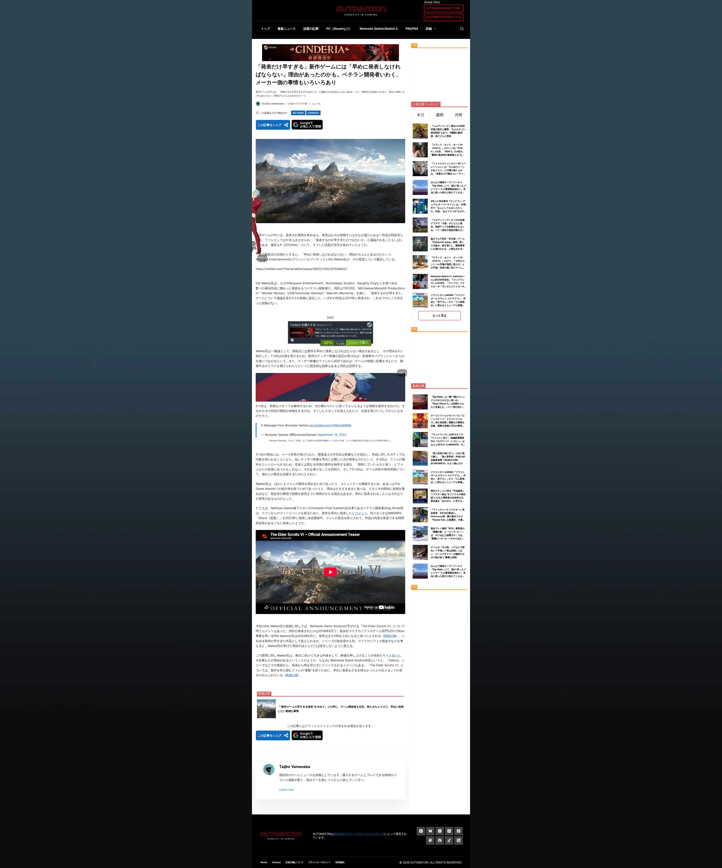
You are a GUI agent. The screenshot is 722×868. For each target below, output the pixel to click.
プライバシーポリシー (319, 862)
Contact (276, 862)
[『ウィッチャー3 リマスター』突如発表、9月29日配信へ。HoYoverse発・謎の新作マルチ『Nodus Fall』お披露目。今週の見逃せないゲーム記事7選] (420, 514)
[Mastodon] (430, 840)
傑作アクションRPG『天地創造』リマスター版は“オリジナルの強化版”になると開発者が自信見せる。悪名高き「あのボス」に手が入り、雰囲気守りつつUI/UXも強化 (448, 497)
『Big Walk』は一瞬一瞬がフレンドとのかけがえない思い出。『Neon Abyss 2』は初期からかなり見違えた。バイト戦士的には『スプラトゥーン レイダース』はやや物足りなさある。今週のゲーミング (448, 406)
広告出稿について (294, 862)
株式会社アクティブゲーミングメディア (359, 834)
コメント (361, 513)
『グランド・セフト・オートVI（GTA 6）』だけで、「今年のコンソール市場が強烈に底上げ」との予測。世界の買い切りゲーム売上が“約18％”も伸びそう (448, 264)
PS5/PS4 (412, 28)
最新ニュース (287, 28)
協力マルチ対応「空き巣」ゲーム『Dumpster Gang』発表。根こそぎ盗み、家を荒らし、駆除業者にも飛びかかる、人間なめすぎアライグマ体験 (448, 245)
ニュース (316, 103)
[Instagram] (439, 831)
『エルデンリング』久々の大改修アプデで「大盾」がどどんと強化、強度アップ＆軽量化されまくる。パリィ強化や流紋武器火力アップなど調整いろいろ (448, 226)
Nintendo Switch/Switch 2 (379, 28)
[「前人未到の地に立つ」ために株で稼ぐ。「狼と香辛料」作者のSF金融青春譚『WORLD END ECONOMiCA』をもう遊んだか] (420, 458)
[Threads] (458, 831)
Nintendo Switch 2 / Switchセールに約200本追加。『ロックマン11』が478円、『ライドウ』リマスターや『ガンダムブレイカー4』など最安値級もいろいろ (448, 283)
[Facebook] (439, 840)
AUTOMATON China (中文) (444, 17)
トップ (265, 28)
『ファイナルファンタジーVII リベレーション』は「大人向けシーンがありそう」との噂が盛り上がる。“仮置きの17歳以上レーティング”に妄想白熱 (448, 170)
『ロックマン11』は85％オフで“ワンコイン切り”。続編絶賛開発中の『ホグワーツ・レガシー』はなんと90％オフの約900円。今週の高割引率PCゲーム (448, 441)
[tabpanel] (439, 221)
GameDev (313, 112)
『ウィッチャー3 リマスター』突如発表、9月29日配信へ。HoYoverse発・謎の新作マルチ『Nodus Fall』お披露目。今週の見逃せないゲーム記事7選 (448, 516)
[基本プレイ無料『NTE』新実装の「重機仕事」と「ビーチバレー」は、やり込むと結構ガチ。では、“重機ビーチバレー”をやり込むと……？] (420, 533)
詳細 (429, 28)
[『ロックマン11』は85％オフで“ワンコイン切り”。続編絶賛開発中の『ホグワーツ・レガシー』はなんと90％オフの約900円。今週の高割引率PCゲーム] (420, 439)
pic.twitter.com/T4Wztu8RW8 (330, 425)
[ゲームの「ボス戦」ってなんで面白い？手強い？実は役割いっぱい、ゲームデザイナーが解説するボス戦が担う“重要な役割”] (420, 552)
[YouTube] (421, 831)
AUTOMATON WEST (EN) (443, 8)
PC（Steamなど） (339, 28)
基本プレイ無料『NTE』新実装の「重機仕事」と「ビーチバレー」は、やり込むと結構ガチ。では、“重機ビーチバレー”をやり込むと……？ (448, 535)
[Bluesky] (430, 831)
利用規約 (339, 862)
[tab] (420, 114)
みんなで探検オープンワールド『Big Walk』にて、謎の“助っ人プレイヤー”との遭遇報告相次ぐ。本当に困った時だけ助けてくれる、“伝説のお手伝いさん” (448, 189)
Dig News (298, 112)
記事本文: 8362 (286, 789)
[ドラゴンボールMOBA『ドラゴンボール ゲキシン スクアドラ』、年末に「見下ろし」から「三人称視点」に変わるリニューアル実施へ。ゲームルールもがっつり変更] (420, 477)
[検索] (461, 28)
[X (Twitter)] (449, 831)
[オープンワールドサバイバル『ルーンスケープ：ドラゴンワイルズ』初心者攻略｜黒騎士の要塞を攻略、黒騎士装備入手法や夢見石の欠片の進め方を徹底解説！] (420, 420)
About (263, 862)
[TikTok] (449, 840)
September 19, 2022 (332, 435)
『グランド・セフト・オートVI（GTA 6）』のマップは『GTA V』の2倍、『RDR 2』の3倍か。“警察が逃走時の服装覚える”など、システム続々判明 (448, 151)
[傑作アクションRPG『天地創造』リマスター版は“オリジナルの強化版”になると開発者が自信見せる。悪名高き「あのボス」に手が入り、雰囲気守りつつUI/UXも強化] (420, 495)
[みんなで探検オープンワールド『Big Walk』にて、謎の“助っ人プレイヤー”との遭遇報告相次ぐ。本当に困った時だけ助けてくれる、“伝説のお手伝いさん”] (420, 571)
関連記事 (390, 636)
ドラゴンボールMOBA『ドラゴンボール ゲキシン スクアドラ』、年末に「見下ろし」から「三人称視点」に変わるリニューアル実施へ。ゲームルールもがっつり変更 (448, 302)
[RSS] (458, 840)
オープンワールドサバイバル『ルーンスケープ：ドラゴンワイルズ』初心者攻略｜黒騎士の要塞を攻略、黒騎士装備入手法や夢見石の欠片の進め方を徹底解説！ (448, 422)
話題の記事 (311, 28)
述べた (396, 655)
